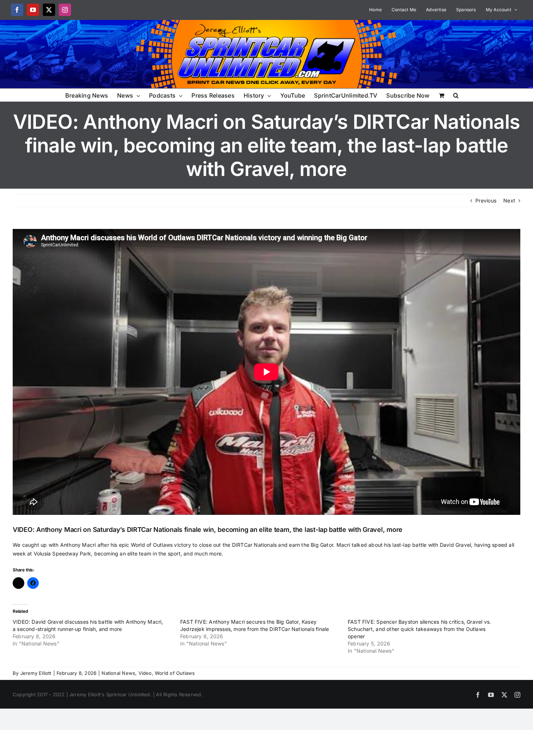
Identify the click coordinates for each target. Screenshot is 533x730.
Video (145, 673)
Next (509, 200)
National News (118, 673)
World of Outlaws (175, 673)
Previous (485, 200)
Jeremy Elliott (35, 673)
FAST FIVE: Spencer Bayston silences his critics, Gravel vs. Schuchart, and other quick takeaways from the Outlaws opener (419, 629)
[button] (456, 95)
